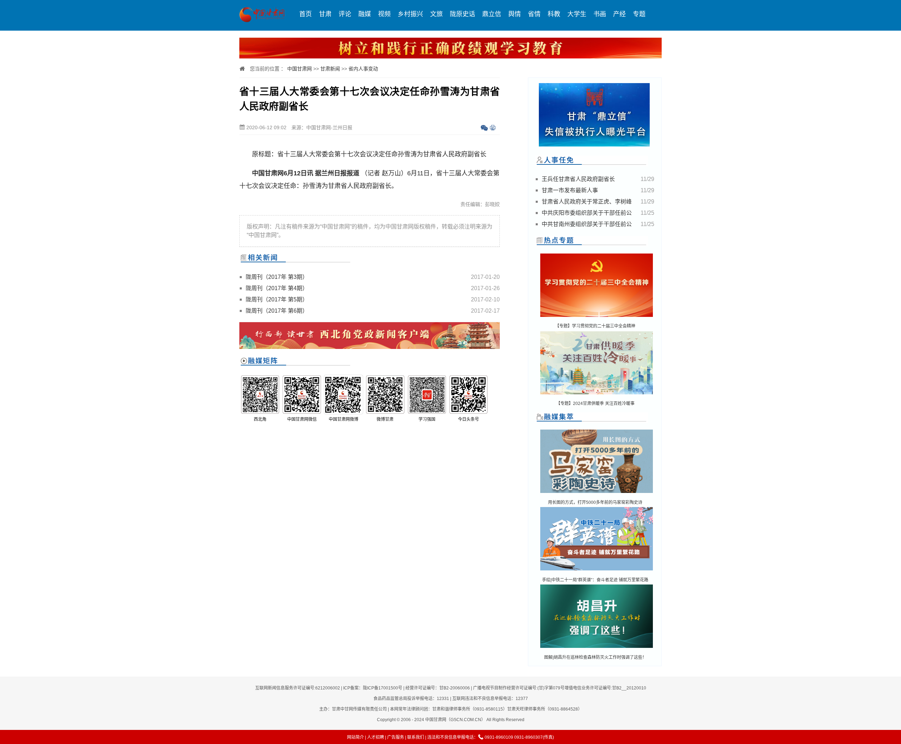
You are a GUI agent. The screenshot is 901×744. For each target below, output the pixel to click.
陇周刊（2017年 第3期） (277, 277)
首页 (305, 14)
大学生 (576, 14)
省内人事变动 (363, 68)
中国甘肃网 (299, 68)
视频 (384, 14)
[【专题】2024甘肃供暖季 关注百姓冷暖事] (596, 395)
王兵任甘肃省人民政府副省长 (578, 179)
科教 (554, 14)
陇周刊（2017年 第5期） (277, 299)
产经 (619, 14)
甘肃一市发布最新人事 (570, 190)
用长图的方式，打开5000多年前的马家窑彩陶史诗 (595, 502)
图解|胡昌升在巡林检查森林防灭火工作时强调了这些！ (595, 657)
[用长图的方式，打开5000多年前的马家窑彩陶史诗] (596, 493)
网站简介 (355, 737)
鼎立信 (491, 14)
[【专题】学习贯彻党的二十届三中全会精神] (596, 317)
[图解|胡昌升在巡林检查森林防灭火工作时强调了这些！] (596, 648)
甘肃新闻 (330, 68)
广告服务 (395, 737)
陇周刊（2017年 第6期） (277, 311)
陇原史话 (462, 14)
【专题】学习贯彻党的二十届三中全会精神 (595, 326)
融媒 (364, 14)
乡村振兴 (410, 14)
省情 (534, 14)
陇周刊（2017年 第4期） (277, 288)
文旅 (436, 14)
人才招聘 (375, 737)
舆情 (514, 14)
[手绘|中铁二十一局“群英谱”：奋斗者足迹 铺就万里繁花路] (596, 571)
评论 (345, 14)
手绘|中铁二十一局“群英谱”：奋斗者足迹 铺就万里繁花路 (595, 579)
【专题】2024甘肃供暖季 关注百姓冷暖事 (595, 403)
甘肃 (325, 14)
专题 (639, 14)
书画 (599, 14)
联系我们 (415, 737)
